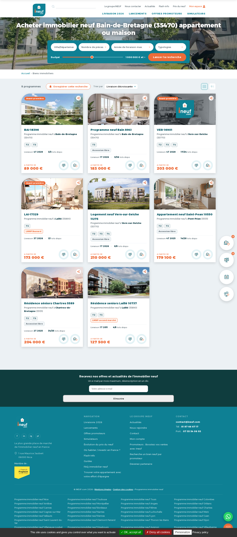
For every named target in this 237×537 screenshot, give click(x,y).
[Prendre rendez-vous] (226, 277)
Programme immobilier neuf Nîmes (139, 507)
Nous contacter (133, 6)
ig (31, 436)
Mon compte (137, 438)
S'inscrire (118, 398)
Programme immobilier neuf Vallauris (33, 516)
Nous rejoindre (138, 427)
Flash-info (164, 6)
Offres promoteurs (167, 13)
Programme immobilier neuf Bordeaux (87, 507)
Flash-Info (89, 455)
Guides (88, 461)
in (24, 436)
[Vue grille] (204, 86)
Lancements (137, 13)
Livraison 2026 (113, 13)
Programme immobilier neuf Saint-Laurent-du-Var (38, 521)
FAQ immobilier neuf (96, 466)
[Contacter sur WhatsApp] (228, 516)
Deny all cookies (159, 532)
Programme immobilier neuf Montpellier (88, 503)
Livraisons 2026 (93, 422)
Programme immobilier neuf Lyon (138, 516)
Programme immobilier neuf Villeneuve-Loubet (38, 527)
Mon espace (195, 6)
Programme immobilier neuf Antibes (33, 503)
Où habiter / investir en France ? (102, 450)
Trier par (98, 86)
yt (38, 436)
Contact (134, 433)
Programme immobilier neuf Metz (191, 512)
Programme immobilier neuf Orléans (192, 503)
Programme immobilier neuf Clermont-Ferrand (91, 520)
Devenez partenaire (141, 463)
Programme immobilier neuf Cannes (33, 507)
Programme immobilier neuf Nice (31, 499)
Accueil (25, 73)
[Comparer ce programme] (64, 165)
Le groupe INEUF (112, 6)
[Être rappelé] (226, 294)
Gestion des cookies (123, 489)
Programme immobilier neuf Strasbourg (88, 527)
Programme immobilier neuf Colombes (194, 499)
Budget (55, 57)
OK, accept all (132, 532)
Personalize (182, 532)
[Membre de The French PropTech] (45, 472)
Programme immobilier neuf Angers (139, 503)
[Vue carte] (212, 86)
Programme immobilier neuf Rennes (86, 516)
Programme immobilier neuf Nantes (86, 512)
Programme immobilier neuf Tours (138, 499)
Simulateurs (196, 13)
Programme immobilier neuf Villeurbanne (195, 527)
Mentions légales (103, 489)
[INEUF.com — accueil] (39, 10)
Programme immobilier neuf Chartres (193, 507)
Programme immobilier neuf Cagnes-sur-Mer (37, 512)
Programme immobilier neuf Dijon (191, 520)
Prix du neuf (179, 6)
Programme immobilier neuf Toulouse (87, 499)
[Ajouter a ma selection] (75, 165)
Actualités (150, 6)
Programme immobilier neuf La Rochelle (141, 512)
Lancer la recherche (167, 57)
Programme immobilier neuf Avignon (140, 527)
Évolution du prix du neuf (98, 444)
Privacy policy (200, 532)
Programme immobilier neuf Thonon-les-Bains (145, 520)
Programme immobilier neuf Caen (191, 516)
